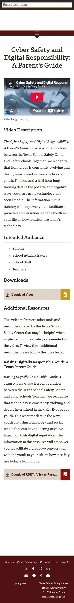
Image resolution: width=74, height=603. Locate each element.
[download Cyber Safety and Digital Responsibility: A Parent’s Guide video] (37, 294)
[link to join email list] (26, 576)
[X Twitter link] (26, 569)
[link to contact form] (34, 576)
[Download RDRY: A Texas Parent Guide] (37, 474)
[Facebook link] (33, 569)
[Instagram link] (40, 569)
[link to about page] (41, 576)
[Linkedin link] (48, 569)
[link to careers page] (48, 576)
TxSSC (37, 20)
